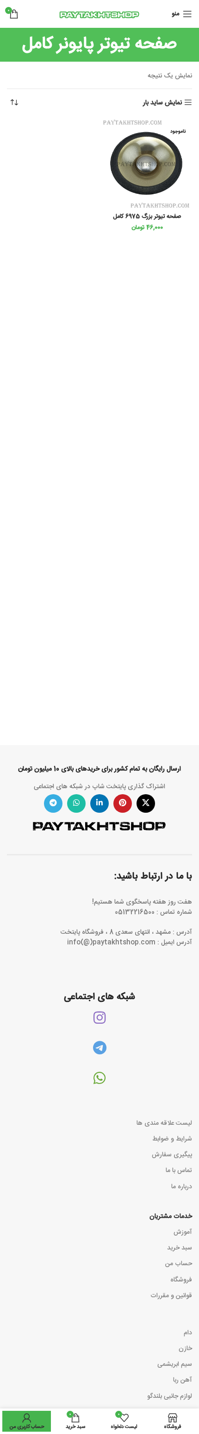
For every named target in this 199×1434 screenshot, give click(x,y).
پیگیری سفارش (172, 1154)
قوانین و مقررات (171, 1295)
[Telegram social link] (53, 803)
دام (188, 1332)
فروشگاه (181, 1280)
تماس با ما (179, 1170)
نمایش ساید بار (162, 103)
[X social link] (146, 803)
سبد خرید (179, 1248)
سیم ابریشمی (174, 1364)
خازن (185, 1348)
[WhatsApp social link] (76, 803)
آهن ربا (182, 1380)
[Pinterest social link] (122, 803)
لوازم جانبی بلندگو (169, 1396)
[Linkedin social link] (99, 803)
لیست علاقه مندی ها (164, 1123)
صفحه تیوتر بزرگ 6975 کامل (147, 217)
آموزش (183, 1232)
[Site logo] (99, 14)
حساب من (178, 1263)
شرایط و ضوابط (172, 1139)
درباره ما (181, 1186)
